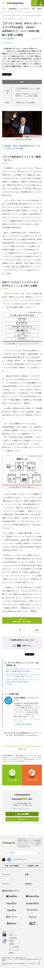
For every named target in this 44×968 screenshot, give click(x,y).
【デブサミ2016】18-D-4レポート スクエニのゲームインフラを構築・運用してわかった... (22, 675)
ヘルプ (11, 932)
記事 (27, 874)
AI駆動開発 (13, 9)
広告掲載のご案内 (33, 866)
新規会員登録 (22, 814)
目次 (22, 82)
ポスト (7, 74)
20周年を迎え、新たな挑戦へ (25, 102)
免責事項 (11, 941)
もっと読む (8, 684)
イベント (5, 884)
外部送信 (11, 953)
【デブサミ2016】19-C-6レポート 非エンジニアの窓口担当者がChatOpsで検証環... (22, 680)
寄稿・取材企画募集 (12, 866)
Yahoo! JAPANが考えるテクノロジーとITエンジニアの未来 (22, 147)
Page (7, 102)
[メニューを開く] (3, 3)
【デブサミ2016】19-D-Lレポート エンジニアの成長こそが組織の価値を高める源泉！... (22, 670)
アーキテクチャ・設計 (27, 9)
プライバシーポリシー (15, 950)
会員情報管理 (13, 938)
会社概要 (11, 944)
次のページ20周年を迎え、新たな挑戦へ (22, 620)
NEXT (37, 630)
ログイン (23, 819)
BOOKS (28, 884)
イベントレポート (7, 43)
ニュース (5, 874)
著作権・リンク (13, 935)
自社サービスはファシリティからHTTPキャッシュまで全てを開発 (26, 95)
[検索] (4, 8)
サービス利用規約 (14, 947)
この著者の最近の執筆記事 (23, 724)
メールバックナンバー (23, 809)
